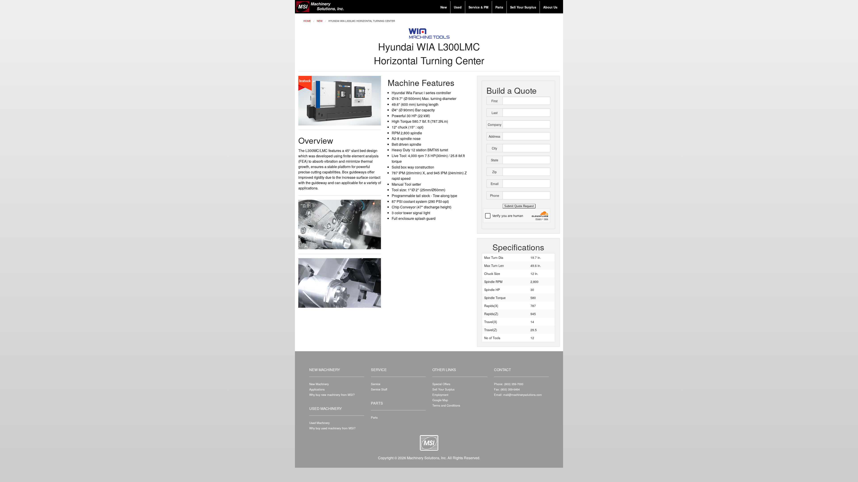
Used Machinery (319, 423)
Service (375, 384)
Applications (317, 389)
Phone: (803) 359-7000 (508, 384)
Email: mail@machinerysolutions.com (518, 395)
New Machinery (319, 384)
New (319, 21)
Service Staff (379, 389)
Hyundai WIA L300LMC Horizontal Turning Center (361, 21)
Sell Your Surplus (443, 389)
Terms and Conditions (446, 405)
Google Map (440, 400)
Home (307, 21)
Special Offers (441, 384)
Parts (374, 417)
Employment (440, 395)
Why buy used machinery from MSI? (332, 428)
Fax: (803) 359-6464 (507, 389)
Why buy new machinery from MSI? (332, 395)
